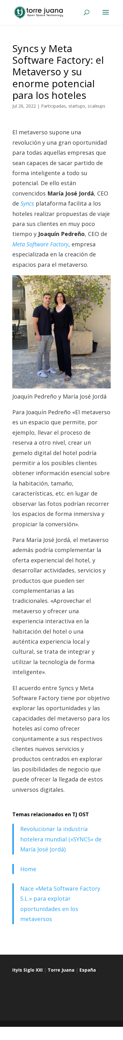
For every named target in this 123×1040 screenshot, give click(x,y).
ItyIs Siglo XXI (27, 970)
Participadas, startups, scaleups (73, 106)
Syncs (27, 203)
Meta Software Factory (40, 244)
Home (28, 869)
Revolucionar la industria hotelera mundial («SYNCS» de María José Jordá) (61, 839)
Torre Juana (61, 970)
